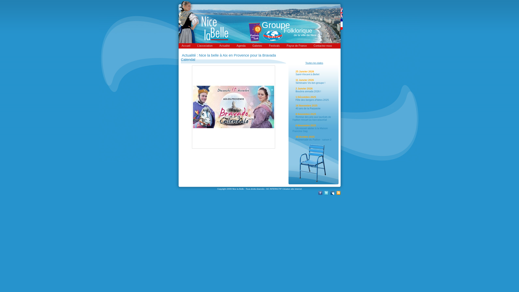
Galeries (257, 45)
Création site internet (292, 189)
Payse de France (297, 45)
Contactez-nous (323, 45)
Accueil (186, 45)
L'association (204, 45)
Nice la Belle (238, 189)
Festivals (274, 45)
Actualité (224, 45)
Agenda (241, 45)
